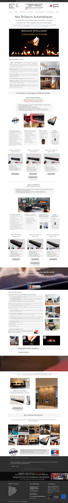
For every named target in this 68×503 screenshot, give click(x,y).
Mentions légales (24, 501)
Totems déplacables (11, 488)
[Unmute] (12, 55)
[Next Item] (58, 435)
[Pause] (10, 55)
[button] (22, 12)
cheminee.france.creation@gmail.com (38, 496)
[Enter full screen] (57, 55)
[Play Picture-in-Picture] (55, 55)
